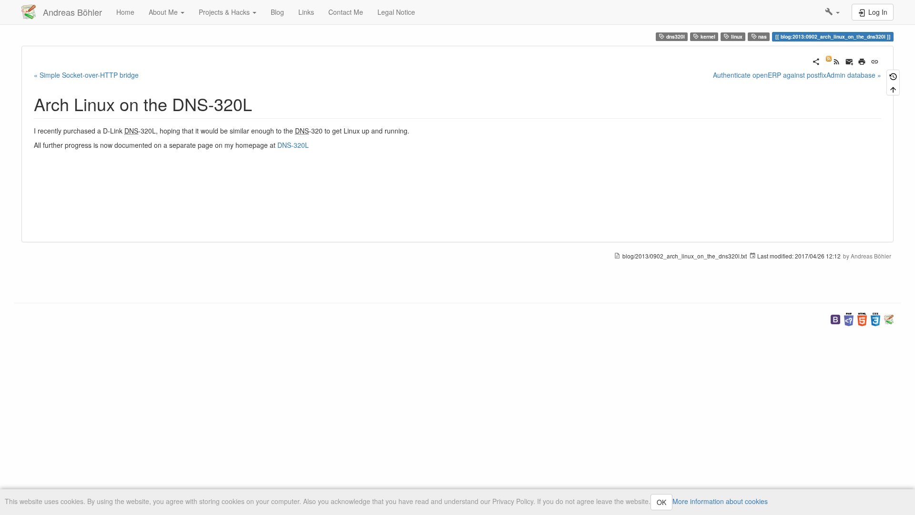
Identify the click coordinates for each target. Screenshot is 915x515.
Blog (277, 12)
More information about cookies (720, 501)
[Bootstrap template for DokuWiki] (835, 318)
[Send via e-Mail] (849, 60)
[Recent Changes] (833, 60)
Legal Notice (396, 12)
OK (661, 502)
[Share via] (816, 60)
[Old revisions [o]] (893, 76)
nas (762, 36)
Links (306, 12)
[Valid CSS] (875, 318)
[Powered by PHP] (849, 318)
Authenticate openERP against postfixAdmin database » (797, 75)
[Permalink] (875, 60)
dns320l (675, 36)
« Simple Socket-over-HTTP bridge (86, 75)
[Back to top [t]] (893, 89)
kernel (707, 36)
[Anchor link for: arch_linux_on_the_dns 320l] (261, 103)
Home (125, 12)
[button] (832, 12)
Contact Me (345, 12)
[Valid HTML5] (862, 318)
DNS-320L (293, 145)
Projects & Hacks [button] (225, 12)
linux (736, 36)
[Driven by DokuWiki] (889, 318)
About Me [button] (164, 12)
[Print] (862, 60)
